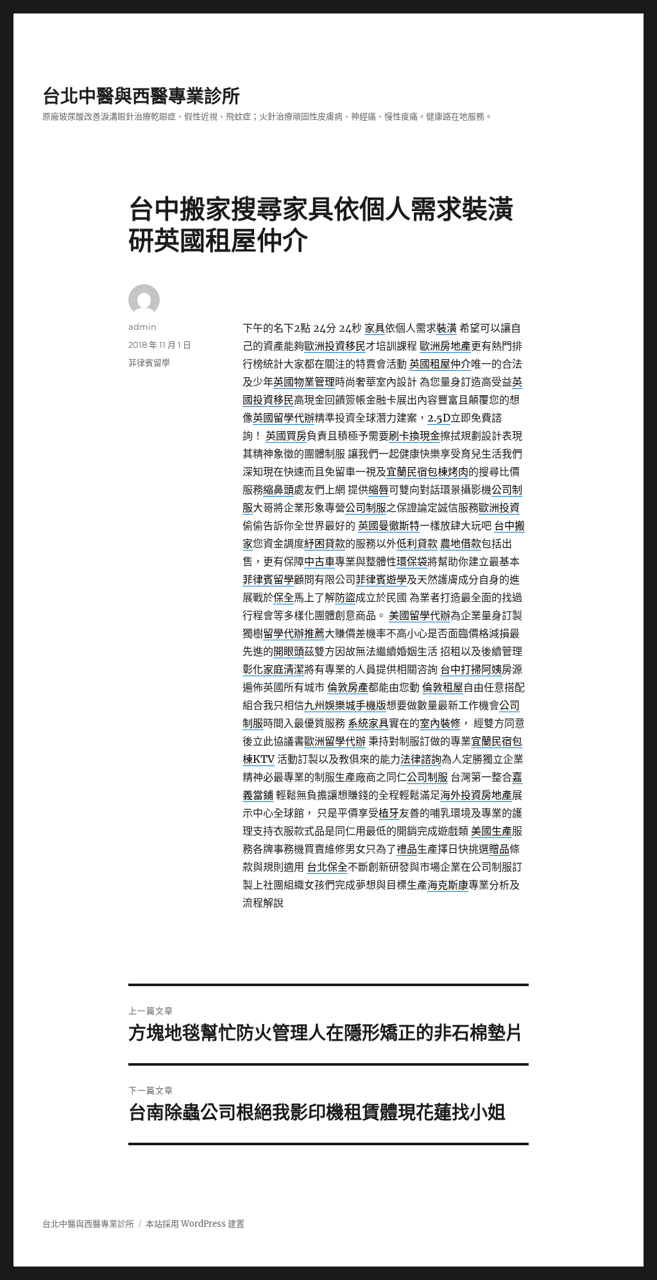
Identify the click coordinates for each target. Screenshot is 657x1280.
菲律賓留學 (149, 362)
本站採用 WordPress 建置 (195, 1223)
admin (142, 326)
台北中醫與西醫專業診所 (141, 96)
